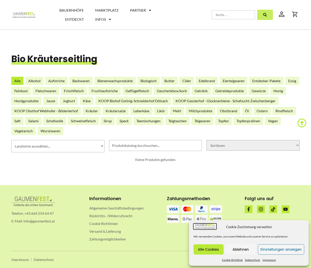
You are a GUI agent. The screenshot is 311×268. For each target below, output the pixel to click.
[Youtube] (285, 209)
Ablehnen (240, 249)
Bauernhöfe (71, 10)
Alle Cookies (208, 249)
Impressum (269, 260)
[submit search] (265, 15)
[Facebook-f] (248, 209)
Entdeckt (74, 19)
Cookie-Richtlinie (232, 260)
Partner (138, 10)
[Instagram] (261, 209)
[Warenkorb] (295, 14)
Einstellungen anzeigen (281, 249)
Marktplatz (107, 10)
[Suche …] (233, 14)
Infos (100, 19)
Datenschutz (252, 260)
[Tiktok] (273, 209)
